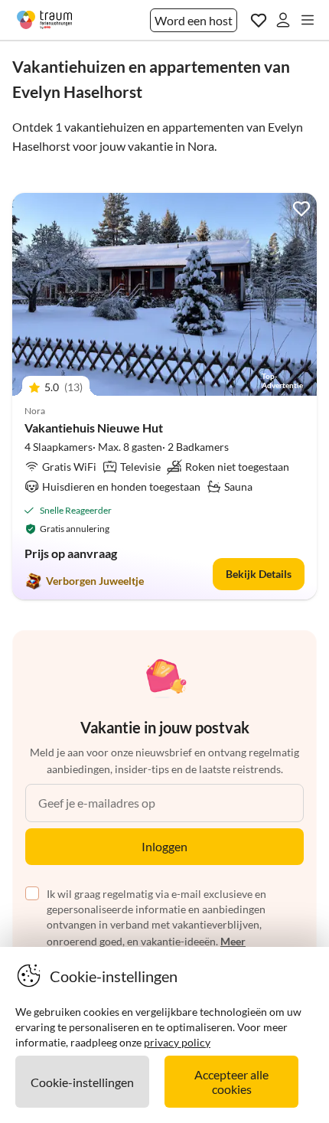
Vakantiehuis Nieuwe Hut (93, 427)
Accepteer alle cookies (231, 1081)
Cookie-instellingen (82, 1082)
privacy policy (177, 1042)
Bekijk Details (259, 573)
